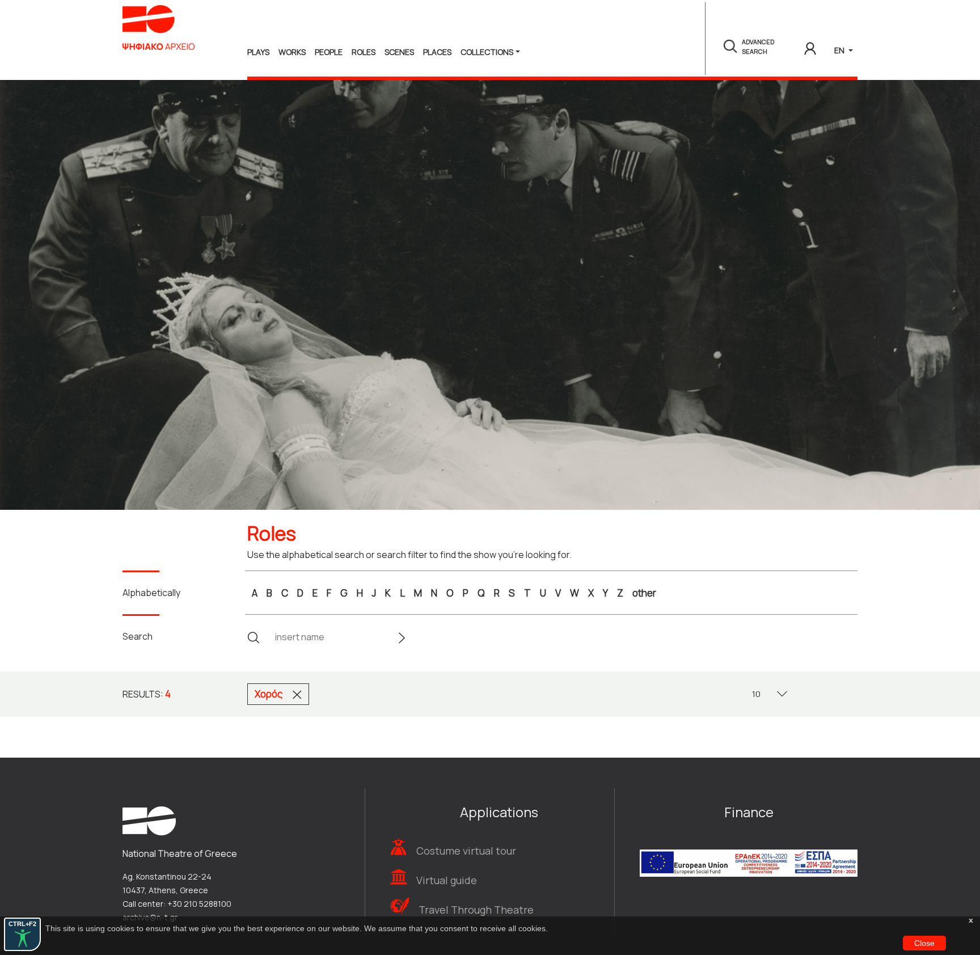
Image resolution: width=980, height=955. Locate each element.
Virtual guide (446, 880)
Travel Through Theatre (476, 909)
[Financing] (749, 847)
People (329, 52)
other (644, 592)
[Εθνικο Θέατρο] (149, 820)
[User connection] (810, 46)
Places (437, 52)
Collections (487, 52)
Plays (258, 52)
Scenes (399, 52)
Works (292, 52)
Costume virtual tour (466, 850)
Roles (363, 52)
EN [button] (840, 50)
